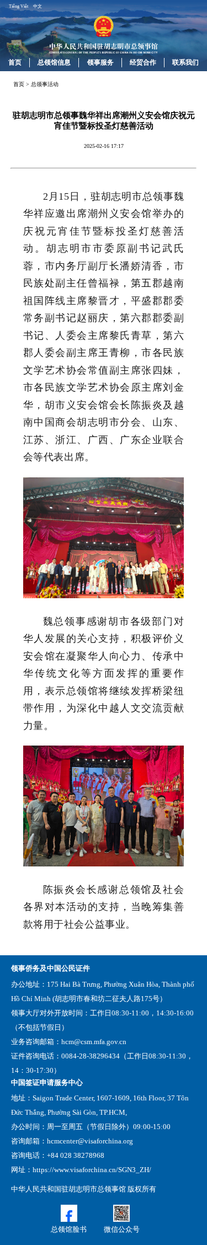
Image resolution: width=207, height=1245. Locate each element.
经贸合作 (143, 62)
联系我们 (185, 62)
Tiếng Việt (18, 6)
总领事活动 (45, 84)
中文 (37, 6)
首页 (15, 62)
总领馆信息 (54, 62)
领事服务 (100, 62)
